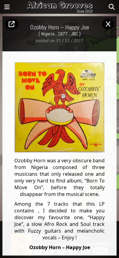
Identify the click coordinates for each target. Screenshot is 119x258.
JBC (74, 34)
